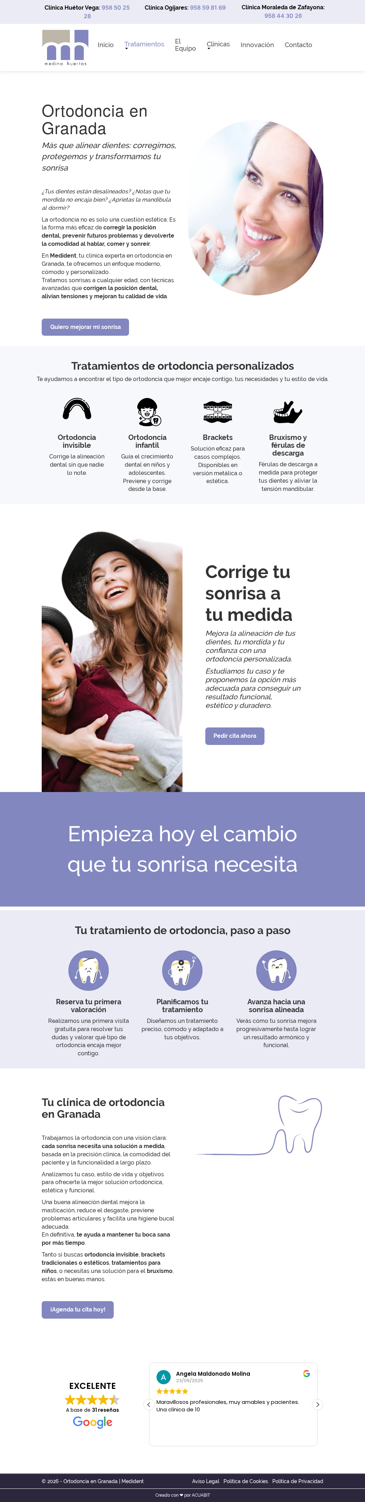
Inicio (106, 45)
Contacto (298, 45)
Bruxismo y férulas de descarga (288, 445)
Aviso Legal (205, 1481)
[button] (317, 1404)
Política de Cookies (245, 1481)
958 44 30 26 (283, 15)
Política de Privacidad (297, 1481)
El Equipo (185, 44)
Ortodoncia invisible (77, 441)
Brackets (218, 437)
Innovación (257, 45)
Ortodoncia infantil (147, 441)
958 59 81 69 (208, 7)
